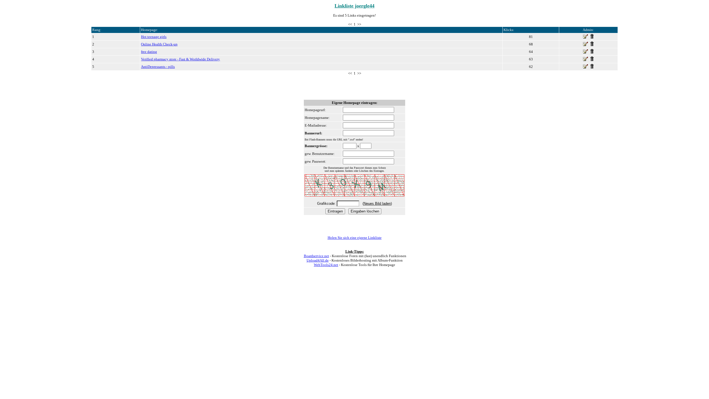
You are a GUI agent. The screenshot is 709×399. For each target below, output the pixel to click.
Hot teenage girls (153, 37)
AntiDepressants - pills (158, 67)
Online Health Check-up (159, 44)
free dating (149, 52)
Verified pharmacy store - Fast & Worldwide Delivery (180, 59)
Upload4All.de (318, 260)
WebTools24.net (326, 265)
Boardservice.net (316, 256)
